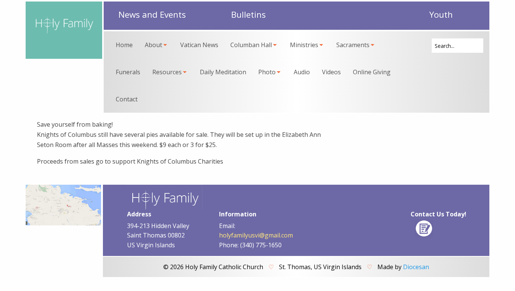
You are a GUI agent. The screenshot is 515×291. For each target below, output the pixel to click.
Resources (167, 72)
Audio (302, 72)
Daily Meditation (223, 72)
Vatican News (199, 45)
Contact (127, 99)
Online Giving (372, 72)
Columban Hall (251, 45)
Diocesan (416, 267)
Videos (331, 72)
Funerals (128, 72)
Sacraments (352, 45)
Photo (267, 72)
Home (124, 45)
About (153, 45)
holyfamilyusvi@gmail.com (256, 235)
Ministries (304, 45)
